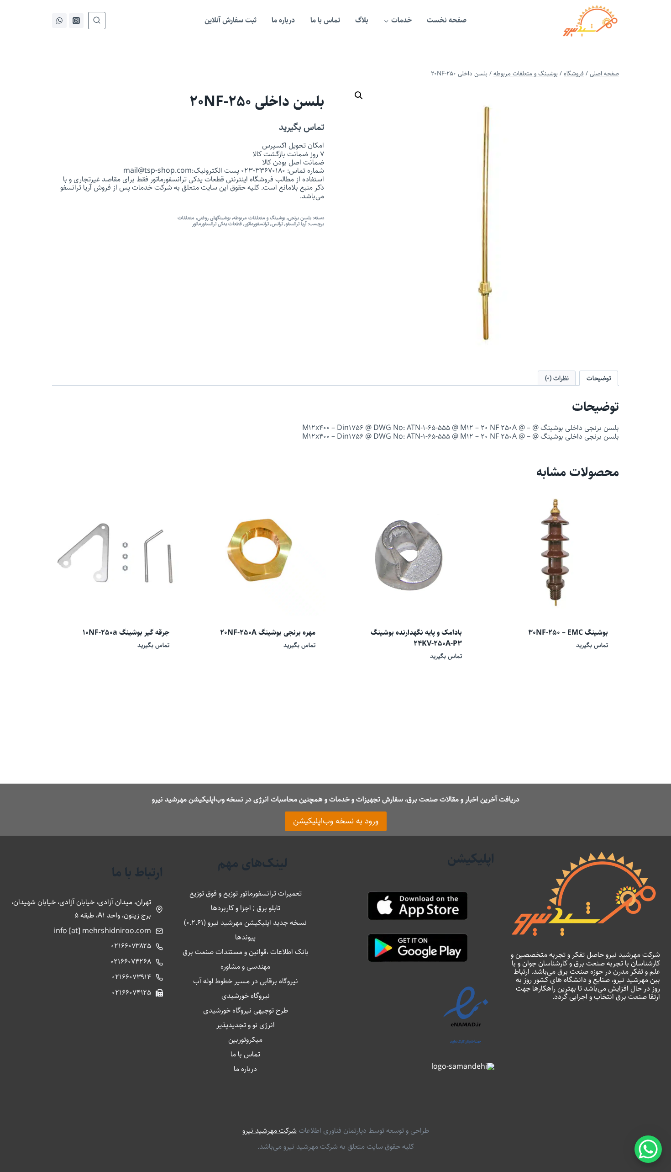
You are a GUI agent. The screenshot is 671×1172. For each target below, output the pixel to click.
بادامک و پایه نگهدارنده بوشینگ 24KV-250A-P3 (416, 638)
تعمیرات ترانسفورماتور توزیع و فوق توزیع (245, 893)
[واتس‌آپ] (59, 20)
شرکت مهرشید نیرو (269, 1130)
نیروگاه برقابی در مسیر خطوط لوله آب (245, 981)
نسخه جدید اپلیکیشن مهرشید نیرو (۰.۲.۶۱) (245, 922)
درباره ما (283, 20)
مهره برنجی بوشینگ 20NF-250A (267, 632)
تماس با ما (325, 20)
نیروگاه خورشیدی (245, 996)
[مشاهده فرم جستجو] (96, 20)
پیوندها (245, 937)
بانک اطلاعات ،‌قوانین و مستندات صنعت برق (246, 952)
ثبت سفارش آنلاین (230, 20)
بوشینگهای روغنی (214, 218)
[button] (359, 95)
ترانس (277, 224)
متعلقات (186, 218)
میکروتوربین (245, 1039)
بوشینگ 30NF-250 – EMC (568, 632)
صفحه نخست (447, 20)
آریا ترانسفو (296, 224)
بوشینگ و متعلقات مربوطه (259, 218)
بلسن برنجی (299, 218)
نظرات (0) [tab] (557, 378)
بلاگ (361, 20)
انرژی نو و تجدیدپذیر (245, 1025)
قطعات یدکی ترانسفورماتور (217, 224)
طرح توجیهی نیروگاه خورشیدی (245, 1010)
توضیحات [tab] (599, 378)
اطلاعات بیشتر (591, 672)
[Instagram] (76, 20)
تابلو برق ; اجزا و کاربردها (245, 908)
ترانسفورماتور (257, 224)
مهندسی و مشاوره (245, 966)
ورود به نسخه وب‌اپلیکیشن (335, 821)
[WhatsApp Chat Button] (648, 1149)
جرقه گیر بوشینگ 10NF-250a (126, 632)
